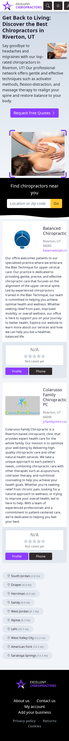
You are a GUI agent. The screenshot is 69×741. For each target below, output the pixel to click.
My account (34, 706)
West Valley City (27, 638)
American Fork (27, 647)
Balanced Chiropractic (55, 230)
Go (56, 203)
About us (22, 700)
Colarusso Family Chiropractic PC (55, 397)
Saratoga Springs (29, 655)
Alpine (20, 620)
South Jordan (25, 576)
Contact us (46, 700)
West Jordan (24, 611)
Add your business (34, 712)
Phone (40, 371)
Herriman (22, 593)
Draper (20, 585)
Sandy (20, 602)
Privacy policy (24, 721)
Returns (50, 721)
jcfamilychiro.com (56, 422)
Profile (17, 371)
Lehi (19, 629)
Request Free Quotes (33, 112)
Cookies (34, 726)
